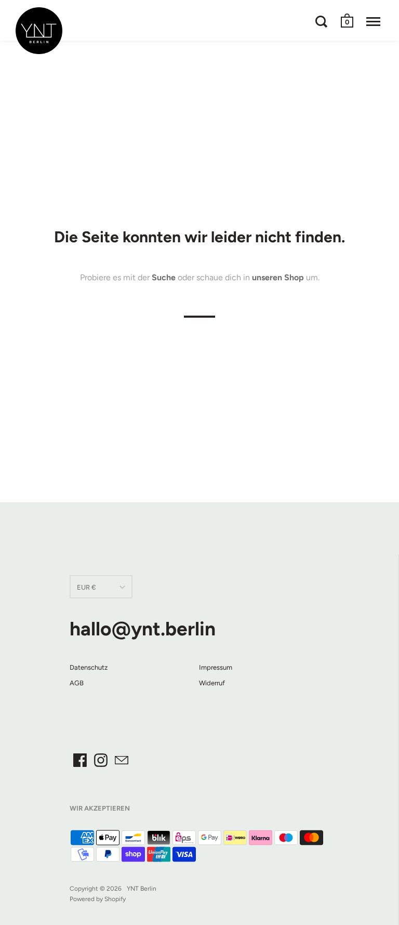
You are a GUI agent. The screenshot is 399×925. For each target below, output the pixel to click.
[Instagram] (101, 760)
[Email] (121, 760)
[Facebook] (80, 760)
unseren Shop (278, 277)
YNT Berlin (141, 888)
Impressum (215, 667)
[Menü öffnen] (373, 21)
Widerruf (212, 683)
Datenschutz (89, 667)
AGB (77, 683)
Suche (164, 277)
